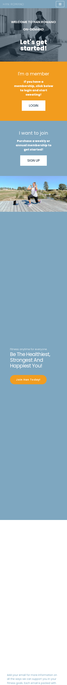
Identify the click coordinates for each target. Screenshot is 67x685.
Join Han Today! (28, 379)
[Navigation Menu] (60, 4)
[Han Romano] (13, 4)
